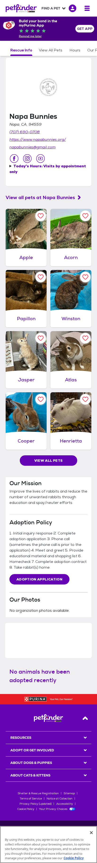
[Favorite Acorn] (85, 216)
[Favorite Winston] (85, 277)
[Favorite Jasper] (41, 338)
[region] (48, 844)
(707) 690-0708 (24, 131)
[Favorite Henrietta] (85, 399)
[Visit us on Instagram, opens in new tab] (27, 158)
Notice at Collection (60, 798)
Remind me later (30, 36)
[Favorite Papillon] (41, 277)
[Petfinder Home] (21, 8)
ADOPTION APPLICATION (39, 579)
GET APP (85, 29)
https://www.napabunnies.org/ (37, 139)
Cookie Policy (25, 809)
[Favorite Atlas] (85, 338)
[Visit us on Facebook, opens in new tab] (14, 158)
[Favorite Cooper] (41, 399)
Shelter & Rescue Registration (38, 793)
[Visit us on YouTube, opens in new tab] (40, 158)
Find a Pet (50, 8)
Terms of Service (31, 798)
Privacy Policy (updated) (36, 804)
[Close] (91, 832)
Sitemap (69, 793)
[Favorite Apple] (41, 216)
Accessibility (64, 804)
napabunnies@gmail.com (32, 147)
